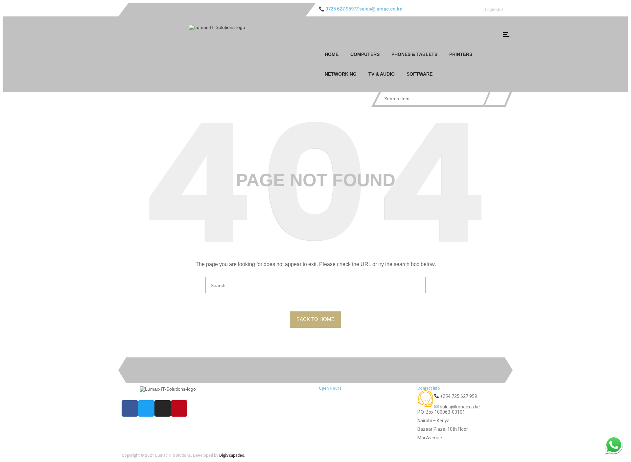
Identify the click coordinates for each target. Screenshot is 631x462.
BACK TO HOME (315, 319)
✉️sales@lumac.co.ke (378, 9)
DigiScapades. (232, 455)
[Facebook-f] (130, 408)
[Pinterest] (179, 408)
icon (506, 34)
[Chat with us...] (613, 444)
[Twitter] (146, 408)
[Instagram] (162, 408)
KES (499, 9)
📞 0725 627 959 (336, 9)
